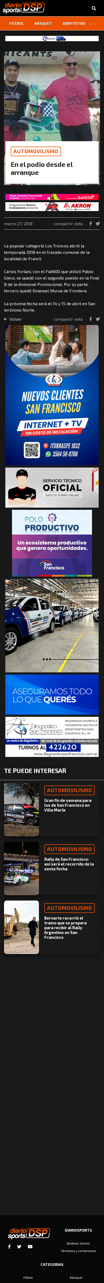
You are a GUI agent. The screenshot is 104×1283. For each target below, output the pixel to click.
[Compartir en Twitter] (98, 223)
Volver (15, 318)
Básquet (43, 23)
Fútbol (16, 23)
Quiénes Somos (78, 1243)
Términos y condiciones (78, 1251)
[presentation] (90, 24)
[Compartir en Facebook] (91, 223)
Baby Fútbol (75, 23)
